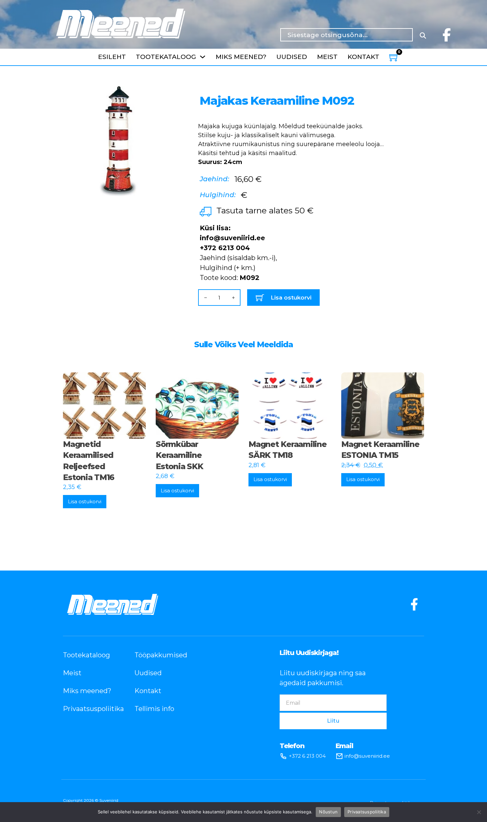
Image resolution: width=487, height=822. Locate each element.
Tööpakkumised (160, 655)
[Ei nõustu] (478, 812)
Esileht (112, 57)
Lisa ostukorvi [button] (84, 501)
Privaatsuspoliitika (89, 709)
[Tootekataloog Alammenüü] (202, 57)
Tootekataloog (166, 57)
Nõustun (328, 811)
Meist (327, 57)
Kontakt (363, 57)
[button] (166, 95)
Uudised (291, 57)
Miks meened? (241, 57)
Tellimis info (154, 709)
